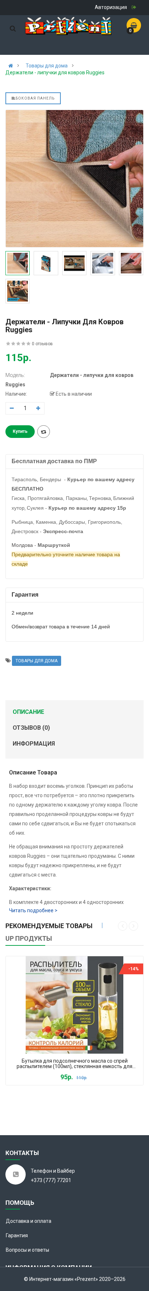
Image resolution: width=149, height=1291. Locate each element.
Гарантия (17, 1235)
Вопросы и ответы (27, 1250)
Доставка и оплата (28, 1221)
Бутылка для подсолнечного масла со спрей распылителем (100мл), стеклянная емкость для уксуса (74, 1064)
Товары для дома (47, 65)
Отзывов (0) (31, 727)
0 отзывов (42, 343)
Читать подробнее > (33, 910)
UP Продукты (28, 938)
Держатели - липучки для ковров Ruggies (55, 72)
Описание (28, 711)
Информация (34, 743)
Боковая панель (35, 98)
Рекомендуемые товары (49, 926)
